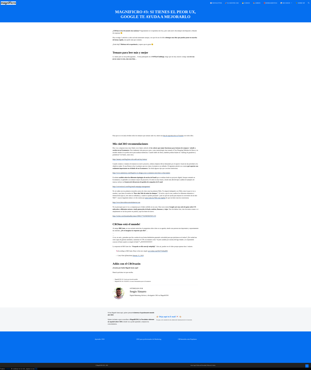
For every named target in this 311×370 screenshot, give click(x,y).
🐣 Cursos (246, 3)
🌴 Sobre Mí (300, 3)
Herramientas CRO (140, 346)
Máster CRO (97, 350)
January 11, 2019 (138, 255)
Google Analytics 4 (182, 350)
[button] (307, 366)
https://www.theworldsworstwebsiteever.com (126, 202)
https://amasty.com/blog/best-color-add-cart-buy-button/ (130, 159)
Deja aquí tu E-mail (167, 317)
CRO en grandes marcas (183, 348)
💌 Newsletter (216, 3)
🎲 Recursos (285, 3)
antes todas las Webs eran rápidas (155, 198)
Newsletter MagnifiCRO (100, 343)
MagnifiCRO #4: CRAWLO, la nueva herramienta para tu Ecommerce (133, 281)
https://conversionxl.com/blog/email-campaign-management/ (131, 186)
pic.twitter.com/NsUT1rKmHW (158, 251)
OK (36, 369)
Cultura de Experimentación (184, 343)
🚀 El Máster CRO (232, 3)
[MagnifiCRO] (9, 3)
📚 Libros (256, 3)
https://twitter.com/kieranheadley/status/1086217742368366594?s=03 (134, 216)
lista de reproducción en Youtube (173, 135)
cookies (7, 369)
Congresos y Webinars (100, 353)
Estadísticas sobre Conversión (143, 348)
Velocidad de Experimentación (185, 346)
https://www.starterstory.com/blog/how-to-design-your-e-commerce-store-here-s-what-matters (141, 173)
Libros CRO (97, 346)
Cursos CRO (97, 348)
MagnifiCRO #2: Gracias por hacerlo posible (126, 279)
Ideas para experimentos (141, 343)
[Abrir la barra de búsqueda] (308, 3)
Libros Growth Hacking (141, 350)
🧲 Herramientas (270, 3)
